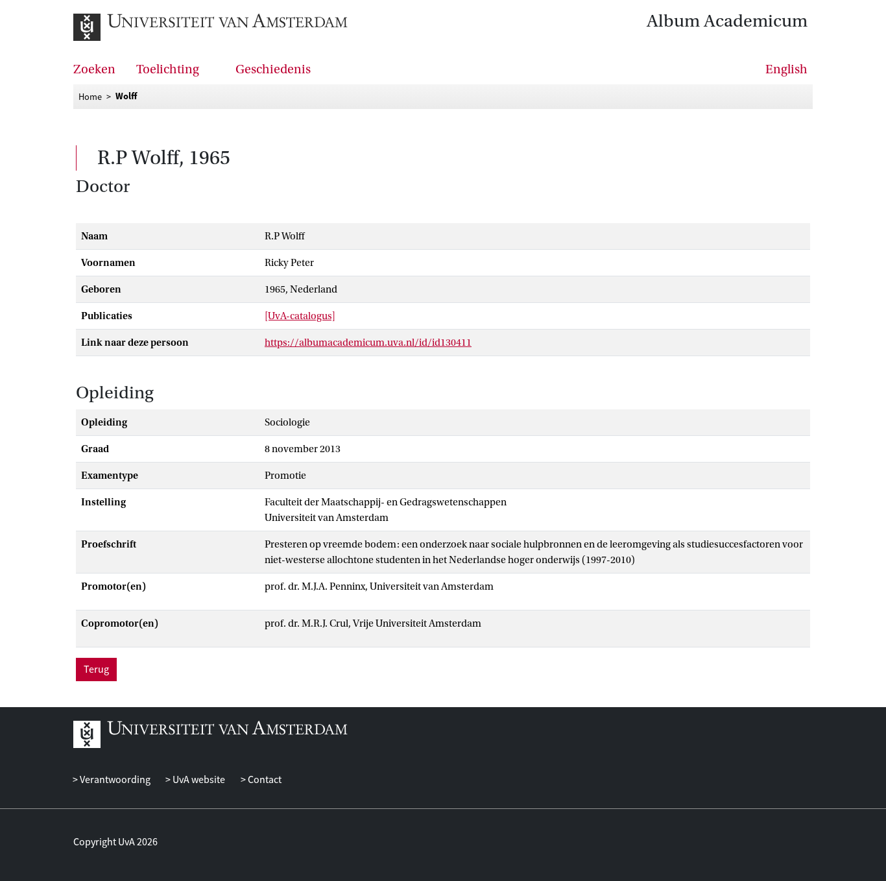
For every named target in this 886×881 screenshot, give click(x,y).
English (786, 69)
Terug (96, 669)
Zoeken (94, 69)
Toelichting (167, 69)
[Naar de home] (211, 27)
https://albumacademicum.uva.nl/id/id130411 (368, 342)
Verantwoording (114, 779)
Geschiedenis (273, 69)
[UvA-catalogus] (300, 316)
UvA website (198, 779)
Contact (263, 779)
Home (90, 97)
